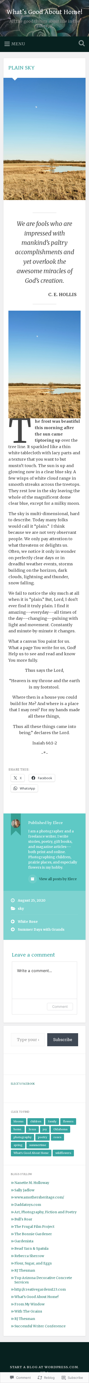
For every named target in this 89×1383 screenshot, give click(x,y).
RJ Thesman (24, 1270)
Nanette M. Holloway (31, 1183)
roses (57, 1137)
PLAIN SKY (21, 67)
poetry (42, 1137)
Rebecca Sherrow (29, 1256)
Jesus (32, 1129)
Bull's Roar (23, 1219)
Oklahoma (60, 1129)
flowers (68, 1121)
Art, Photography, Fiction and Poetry (45, 1212)
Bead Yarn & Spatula (31, 1249)
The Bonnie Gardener (33, 1234)
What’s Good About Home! (45, 12)
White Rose (28, 922)
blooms (18, 1121)
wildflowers (63, 1153)
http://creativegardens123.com (40, 1289)
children (35, 1121)
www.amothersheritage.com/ (39, 1197)
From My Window (29, 1304)
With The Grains (28, 1311)
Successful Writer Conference (40, 1326)
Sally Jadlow (24, 1190)
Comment (60, 1006)
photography (22, 1137)
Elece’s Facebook (23, 1083)
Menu (18, 43)
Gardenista (23, 1241)
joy (45, 1129)
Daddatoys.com (27, 1205)
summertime (37, 1145)
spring (18, 1145)
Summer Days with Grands (41, 930)
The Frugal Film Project (34, 1227)
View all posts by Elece (57, 879)
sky (21, 909)
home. (18, 1129)
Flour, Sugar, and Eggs (33, 1263)
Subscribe (62, 1039)
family (52, 1121)
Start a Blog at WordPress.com (44, 1367)
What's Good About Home (31, 1153)
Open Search (81, 43)
